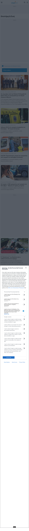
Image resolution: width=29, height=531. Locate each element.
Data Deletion (7, 362)
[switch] (24, 294)
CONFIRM (8, 357)
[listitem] (14, 292)
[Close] (26, 268)
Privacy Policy (22, 362)
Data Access (14, 362)
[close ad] (14, 527)
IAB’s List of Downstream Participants (16, 287)
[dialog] (14, 398)
